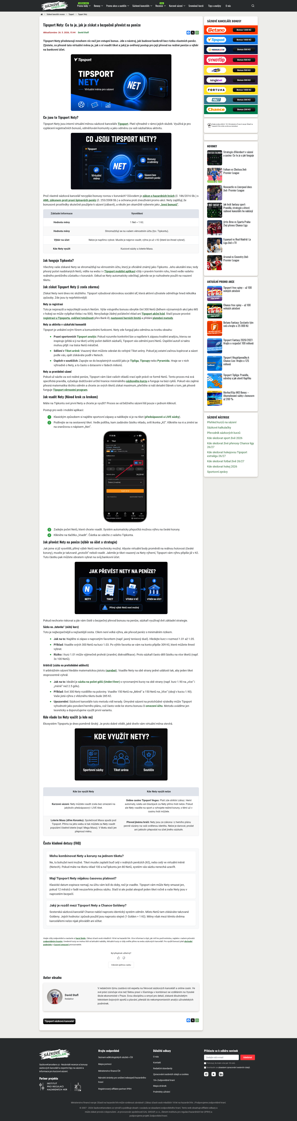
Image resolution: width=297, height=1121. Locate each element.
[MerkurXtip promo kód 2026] (216, 49)
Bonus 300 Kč (244, 80)
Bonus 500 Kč (244, 49)
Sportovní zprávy (217, 471)
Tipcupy (145, 360)
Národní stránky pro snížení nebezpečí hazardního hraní (122, 1079)
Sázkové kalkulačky (219, 427)
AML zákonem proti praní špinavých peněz (69, 200)
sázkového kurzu (136, 381)
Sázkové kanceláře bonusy (224, 21)
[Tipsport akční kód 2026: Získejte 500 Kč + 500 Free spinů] (216, 40)
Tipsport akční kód (153, 313)
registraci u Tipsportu (56, 318)
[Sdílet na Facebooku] (188, 32)
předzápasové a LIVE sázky (162, 416)
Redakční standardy (162, 1068)
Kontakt (157, 1062)
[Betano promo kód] (216, 30)
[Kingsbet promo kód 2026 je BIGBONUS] (216, 80)
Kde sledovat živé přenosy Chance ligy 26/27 (230, 445)
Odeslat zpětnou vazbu (121, 965)
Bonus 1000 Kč (244, 40)
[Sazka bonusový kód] (216, 70)
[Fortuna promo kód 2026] (216, 90)
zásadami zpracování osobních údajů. (234, 1068)
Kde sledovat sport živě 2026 (224, 438)
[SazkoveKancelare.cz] (66, 1054)
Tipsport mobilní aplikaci (119, 271)
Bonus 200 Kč (244, 109)
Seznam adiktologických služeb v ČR (115, 1057)
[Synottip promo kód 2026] (216, 60)
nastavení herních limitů (126, 318)
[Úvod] (41, 14)
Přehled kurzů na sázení (221, 422)
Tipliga (134, 360)
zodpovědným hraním (52, 941)
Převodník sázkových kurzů (223, 432)
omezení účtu (154, 705)
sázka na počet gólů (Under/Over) (99, 681)
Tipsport (71, 14)
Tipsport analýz (86, 336)
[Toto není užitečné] (123, 958)
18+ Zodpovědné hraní (164, 1080)
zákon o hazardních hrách (159, 195)
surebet (111, 670)
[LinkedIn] (221, 1074)
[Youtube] (213, 1074)
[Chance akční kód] (216, 109)
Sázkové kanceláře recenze (56, 14)
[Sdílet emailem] (197, 32)
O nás (156, 1056)
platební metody (163, 318)
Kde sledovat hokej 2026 (222, 466)
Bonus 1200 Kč (244, 30)
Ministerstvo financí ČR (109, 1071)
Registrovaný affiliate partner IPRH (114, 1089)
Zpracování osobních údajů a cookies (171, 1074)
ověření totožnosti (82, 318)
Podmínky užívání (161, 1092)
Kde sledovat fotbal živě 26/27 (225, 461)
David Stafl (83, 32)
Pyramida (163, 360)
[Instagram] (206, 1074)
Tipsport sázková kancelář (59, 1021)
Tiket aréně (72, 350)
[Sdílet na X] (193, 32)
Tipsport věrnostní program (70, 389)
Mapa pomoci (104, 1064)
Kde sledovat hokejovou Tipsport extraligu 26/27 (227, 454)
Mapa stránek (159, 1086)
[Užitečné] (118, 958)
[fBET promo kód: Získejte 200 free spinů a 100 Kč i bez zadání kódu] (216, 100)
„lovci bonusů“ (169, 204)
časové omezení (61, 944)
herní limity (81, 938)
